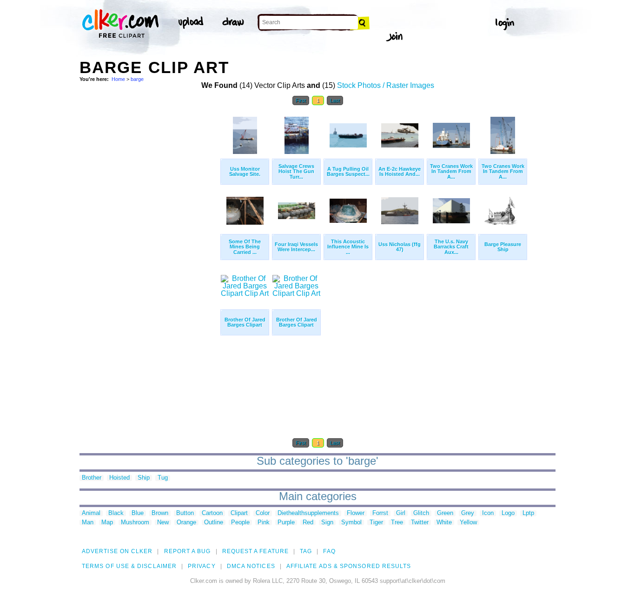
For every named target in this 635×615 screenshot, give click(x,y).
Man (87, 523)
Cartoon (212, 513)
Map (107, 523)
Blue (138, 513)
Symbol (351, 523)
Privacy (202, 566)
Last (335, 100)
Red (308, 523)
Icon (488, 513)
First (301, 100)
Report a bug (187, 551)
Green (445, 513)
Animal (91, 513)
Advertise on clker (117, 551)
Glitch (421, 513)
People (240, 523)
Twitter (420, 523)
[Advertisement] (149, 250)
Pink (264, 523)
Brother (91, 478)
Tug (163, 478)
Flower (355, 513)
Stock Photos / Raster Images (385, 85)
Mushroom (135, 523)
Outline (213, 523)
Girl (400, 513)
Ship (144, 478)
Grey (467, 513)
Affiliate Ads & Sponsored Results (348, 566)
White (444, 523)
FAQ (329, 551)
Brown (160, 513)
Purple (286, 523)
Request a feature (255, 551)
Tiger (376, 523)
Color (263, 513)
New (163, 523)
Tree (397, 523)
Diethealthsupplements (308, 513)
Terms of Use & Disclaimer (129, 566)
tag (306, 551)
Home (118, 79)
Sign (327, 523)
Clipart (239, 513)
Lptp (528, 513)
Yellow (468, 523)
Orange (186, 523)
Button (185, 513)
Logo (508, 513)
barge (137, 79)
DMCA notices (251, 566)
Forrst (380, 513)
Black (116, 513)
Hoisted (119, 478)
